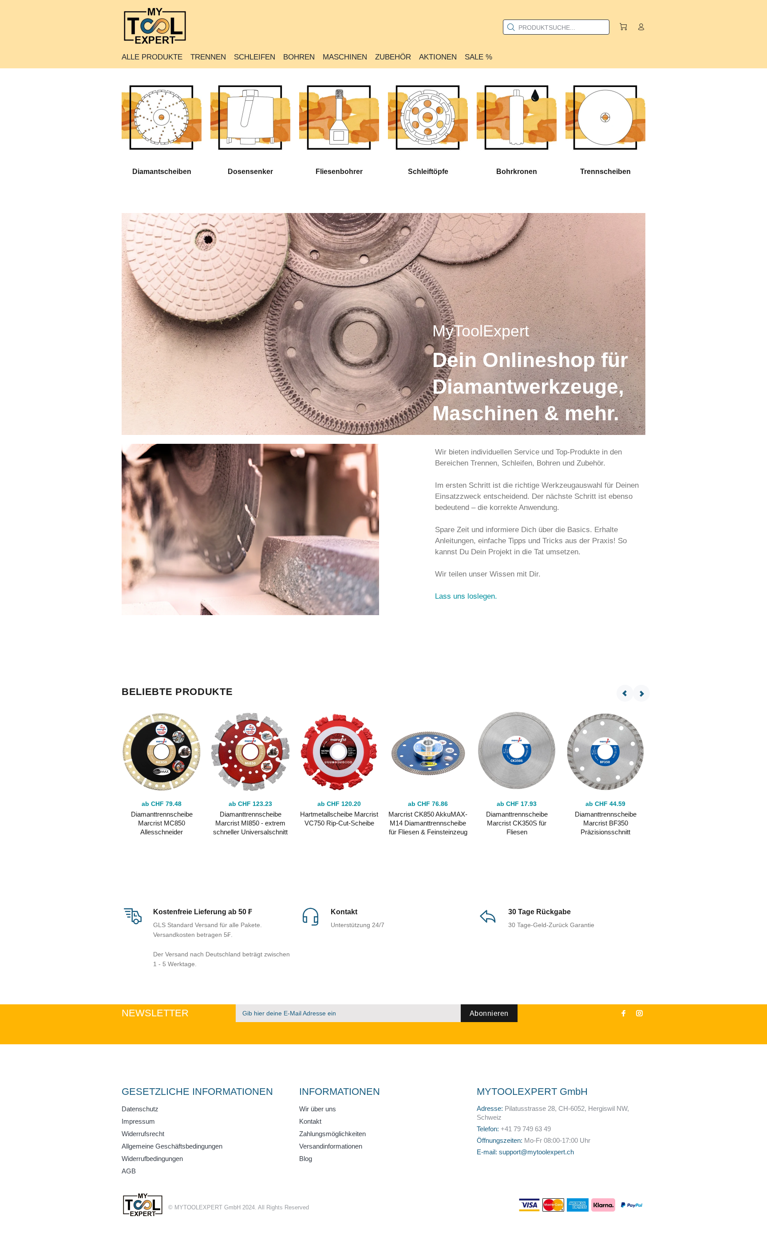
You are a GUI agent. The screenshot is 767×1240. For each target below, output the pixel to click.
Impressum (138, 1121)
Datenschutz (140, 1109)
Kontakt (310, 1121)
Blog (305, 1158)
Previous (625, 693)
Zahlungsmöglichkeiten (332, 1133)
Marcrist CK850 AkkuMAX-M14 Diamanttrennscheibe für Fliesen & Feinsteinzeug (427, 823)
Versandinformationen (330, 1146)
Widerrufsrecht (143, 1133)
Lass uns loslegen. (466, 596)
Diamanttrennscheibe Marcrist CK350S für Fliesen (517, 823)
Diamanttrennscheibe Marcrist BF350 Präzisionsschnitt (606, 823)
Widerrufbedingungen (152, 1158)
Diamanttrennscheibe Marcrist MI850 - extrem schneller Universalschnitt (250, 823)
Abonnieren (489, 1013)
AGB (129, 1171)
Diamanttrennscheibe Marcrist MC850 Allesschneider (162, 823)
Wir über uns (317, 1109)
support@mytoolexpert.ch (536, 1152)
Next (641, 693)
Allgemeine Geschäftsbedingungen (172, 1146)
